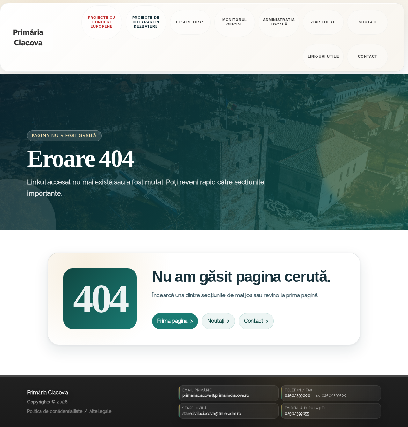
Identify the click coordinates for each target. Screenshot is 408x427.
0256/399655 (297, 413)
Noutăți (215, 321)
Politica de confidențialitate (54, 411)
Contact (253, 321)
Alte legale (100, 411)
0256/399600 (297, 395)
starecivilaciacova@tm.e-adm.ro (211, 413)
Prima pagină (172, 321)
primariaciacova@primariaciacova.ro (215, 395)
